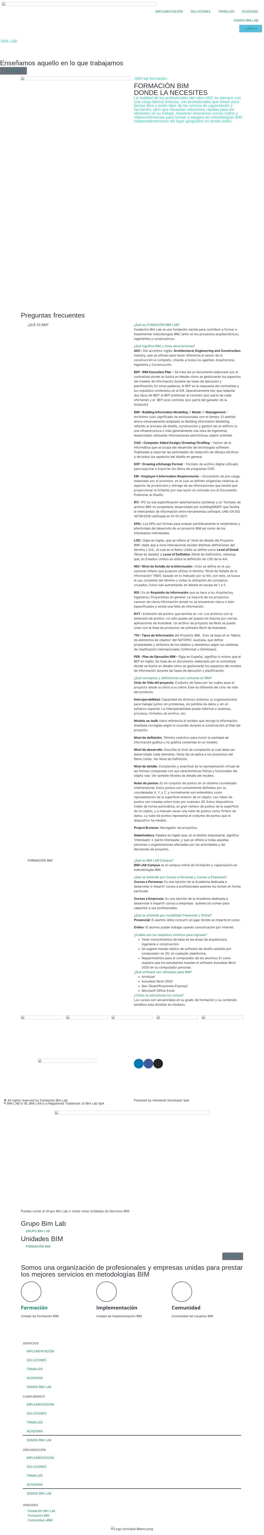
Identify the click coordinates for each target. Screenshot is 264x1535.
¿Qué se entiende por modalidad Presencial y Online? (173, 915)
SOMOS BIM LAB (246, 20)
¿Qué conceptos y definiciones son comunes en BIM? (173, 678)
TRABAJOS (226, 11)
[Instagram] (158, 1063)
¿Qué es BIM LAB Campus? (153, 860)
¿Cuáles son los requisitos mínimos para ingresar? (170, 935)
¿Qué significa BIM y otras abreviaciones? (164, 346)
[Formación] (31, 1291)
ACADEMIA (250, 11)
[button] (187, 324)
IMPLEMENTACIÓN (169, 11)
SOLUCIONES (200, 11)
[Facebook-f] (148, 1063)
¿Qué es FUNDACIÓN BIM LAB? (157, 325)
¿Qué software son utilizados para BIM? (163, 972)
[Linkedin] (139, 1063)
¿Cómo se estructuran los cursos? (159, 995)
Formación (34, 1307)
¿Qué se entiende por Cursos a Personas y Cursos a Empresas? (180, 877)
